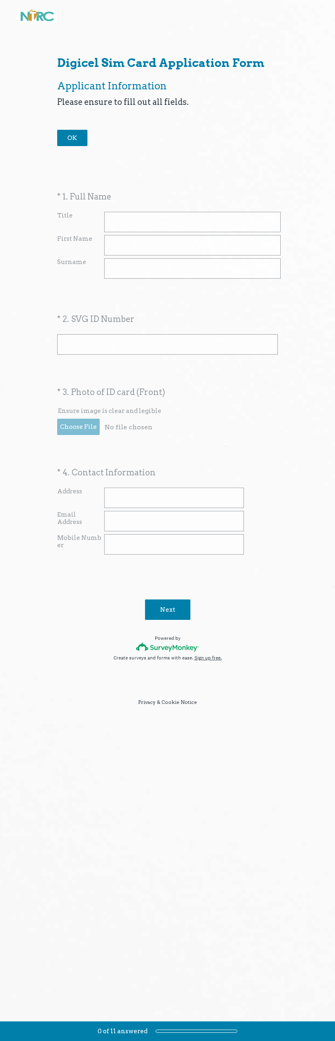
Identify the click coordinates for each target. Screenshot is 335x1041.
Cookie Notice (179, 702)
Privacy (147, 702)
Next (167, 609)
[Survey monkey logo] (167, 647)
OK (72, 138)
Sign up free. (208, 658)
